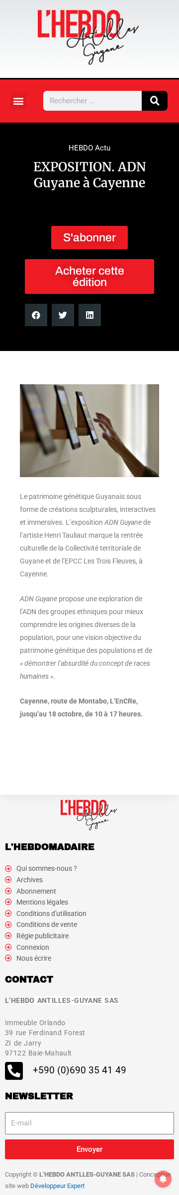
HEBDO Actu (89, 147)
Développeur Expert (57, 1186)
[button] (18, 101)
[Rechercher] (155, 101)
